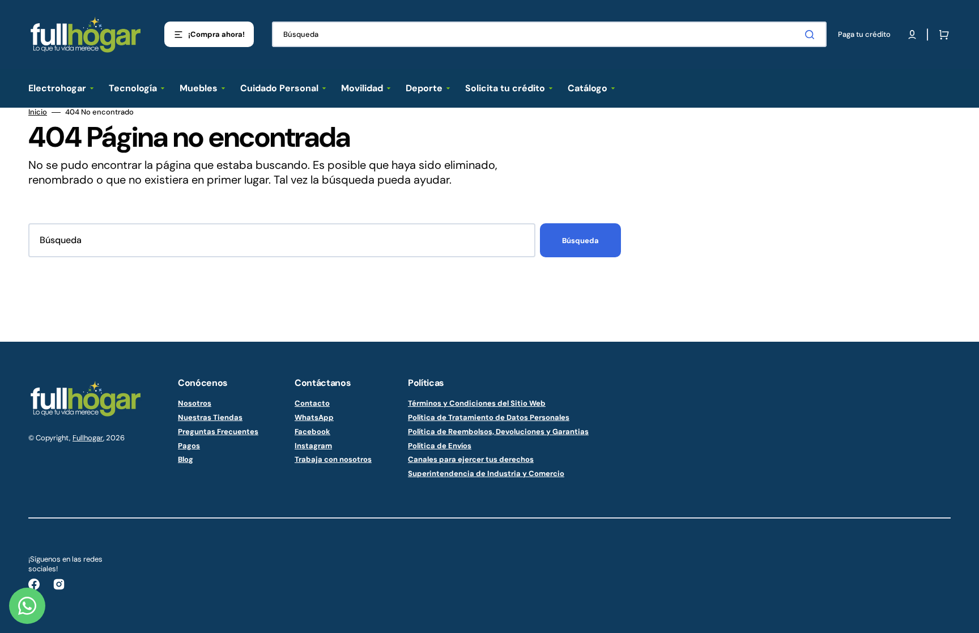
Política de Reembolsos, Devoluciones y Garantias (498, 431)
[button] (912, 34)
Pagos (189, 446)
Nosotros (194, 403)
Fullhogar (88, 438)
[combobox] (549, 34)
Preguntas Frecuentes (218, 431)
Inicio (37, 112)
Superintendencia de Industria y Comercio (486, 473)
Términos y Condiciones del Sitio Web (477, 403)
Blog (185, 459)
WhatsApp (314, 417)
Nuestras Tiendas (210, 417)
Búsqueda (580, 240)
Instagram (313, 446)
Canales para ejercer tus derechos (471, 459)
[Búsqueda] (812, 34)
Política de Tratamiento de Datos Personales (488, 417)
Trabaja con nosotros (333, 459)
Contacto (312, 403)
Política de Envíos (439, 446)
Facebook (312, 431)
